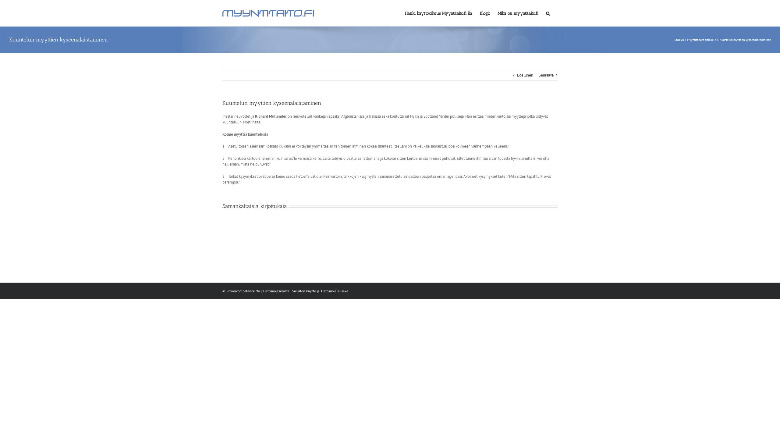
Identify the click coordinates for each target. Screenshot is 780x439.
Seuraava (546, 75)
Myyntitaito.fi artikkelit (701, 40)
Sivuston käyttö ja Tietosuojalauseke (320, 291)
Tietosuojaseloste (276, 291)
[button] (548, 13)
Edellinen (525, 75)
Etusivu (679, 40)
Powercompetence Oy (243, 291)
